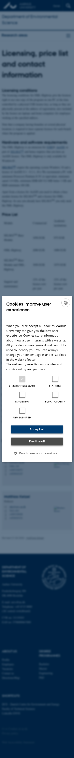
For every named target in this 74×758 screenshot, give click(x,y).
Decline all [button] (37, 441)
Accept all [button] (37, 429)
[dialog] (37, 379)
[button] (37, 453)
